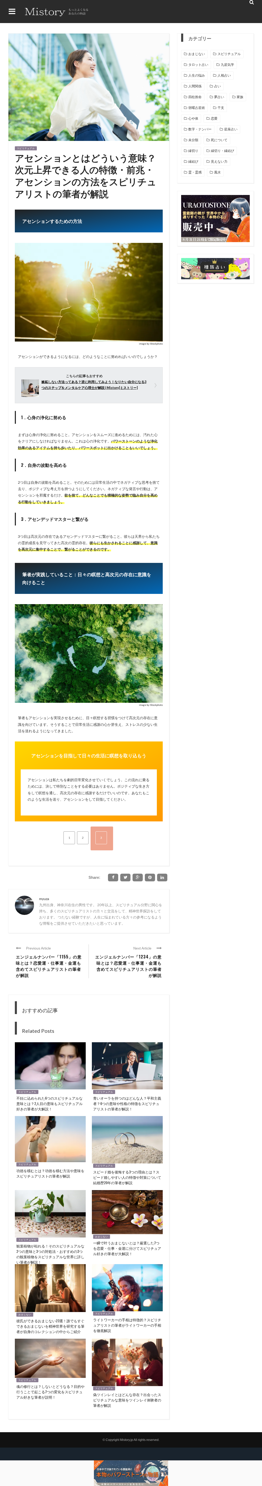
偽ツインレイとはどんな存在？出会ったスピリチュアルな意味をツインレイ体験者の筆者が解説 (127, 1400)
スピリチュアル (26, 148)
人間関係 (195, 86)
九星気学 (227, 65)
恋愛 (214, 118)
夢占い (219, 97)
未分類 (193, 140)
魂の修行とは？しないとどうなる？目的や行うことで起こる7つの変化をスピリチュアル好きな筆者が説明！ (50, 1392)
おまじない (101, 1236)
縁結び (193, 161)
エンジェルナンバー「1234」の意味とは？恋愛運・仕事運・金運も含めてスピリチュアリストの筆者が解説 (128, 966)
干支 (220, 108)
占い (217, 86)
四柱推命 (195, 97)
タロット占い (198, 65)
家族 (240, 97)
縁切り (193, 151)
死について (219, 140)
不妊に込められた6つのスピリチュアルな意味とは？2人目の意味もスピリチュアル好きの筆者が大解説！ (49, 1103)
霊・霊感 (195, 172)
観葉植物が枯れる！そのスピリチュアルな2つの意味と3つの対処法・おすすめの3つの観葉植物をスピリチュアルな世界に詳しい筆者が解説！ (50, 1254)
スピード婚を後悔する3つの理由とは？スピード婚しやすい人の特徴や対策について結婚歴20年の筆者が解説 (127, 1177)
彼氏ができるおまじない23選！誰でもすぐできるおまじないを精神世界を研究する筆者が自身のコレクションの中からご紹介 (50, 1326)
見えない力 (219, 161)
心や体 (193, 118)
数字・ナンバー (200, 129)
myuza (44, 898)
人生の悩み (196, 75)
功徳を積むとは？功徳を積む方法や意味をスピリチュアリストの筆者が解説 (50, 1173)
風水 (217, 172)
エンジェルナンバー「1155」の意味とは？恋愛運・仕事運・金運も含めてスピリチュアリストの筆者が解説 (49, 966)
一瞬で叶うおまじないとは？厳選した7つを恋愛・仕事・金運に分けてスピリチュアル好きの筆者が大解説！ (127, 1248)
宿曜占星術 (196, 108)
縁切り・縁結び (222, 151)
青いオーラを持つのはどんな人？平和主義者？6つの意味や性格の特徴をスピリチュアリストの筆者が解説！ (127, 1103)
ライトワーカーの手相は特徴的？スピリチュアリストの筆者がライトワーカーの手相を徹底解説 (127, 1325)
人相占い (224, 75)
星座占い (230, 129)
